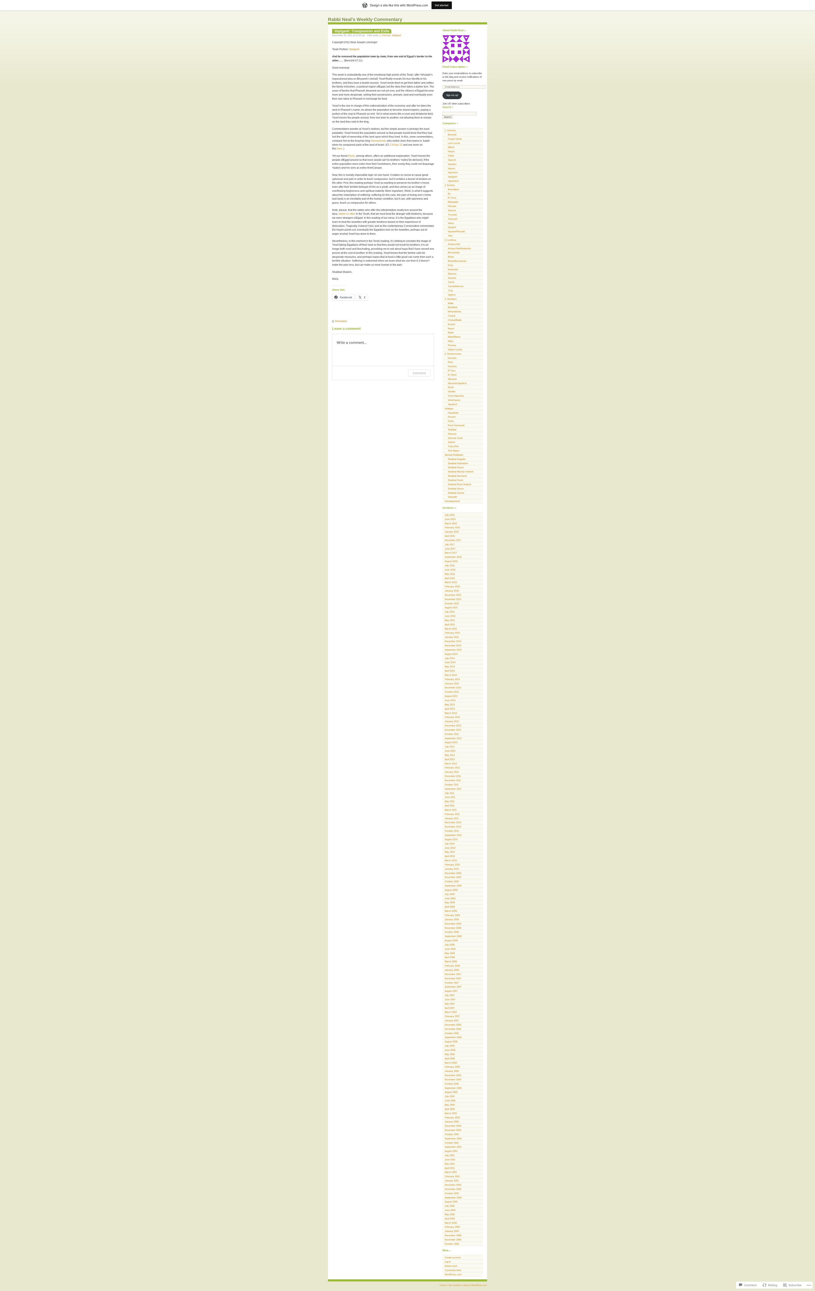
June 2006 (450, 1050)
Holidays (449, 408)
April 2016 (450, 578)
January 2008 (452, 970)
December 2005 (453, 1075)
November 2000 (453, 1189)
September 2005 (453, 1088)
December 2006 (453, 1024)
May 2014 (450, 666)
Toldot (451, 155)
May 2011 (450, 801)
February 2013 (452, 717)
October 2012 (452, 734)
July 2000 (450, 1206)
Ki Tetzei (452, 374)
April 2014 (450, 670)
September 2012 (453, 738)
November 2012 (453, 730)
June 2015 (450, 616)
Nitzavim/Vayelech (457, 383)
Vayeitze (452, 164)
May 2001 (450, 1164)
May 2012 (450, 755)
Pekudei (452, 206)
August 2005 (451, 1092)
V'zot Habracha (456, 396)
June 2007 (450, 999)
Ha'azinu (452, 366)
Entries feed (451, 1266)
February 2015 (452, 632)
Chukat (451, 315)
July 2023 (450, 515)
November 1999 (453, 1239)
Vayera (451, 168)
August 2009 (451, 890)
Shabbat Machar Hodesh (461, 471)
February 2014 (452, 679)
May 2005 (450, 1105)
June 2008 (450, 949)
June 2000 (450, 1210)
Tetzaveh (452, 219)
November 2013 (453, 687)
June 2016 (450, 569)
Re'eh (451, 387)
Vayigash (396, 35)
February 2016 (452, 586)
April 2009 (450, 906)
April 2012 (450, 759)
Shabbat (452, 429)
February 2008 (452, 965)
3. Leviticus (450, 240)
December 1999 (453, 1235)
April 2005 (450, 1109)
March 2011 (451, 810)
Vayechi (452, 160)
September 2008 (453, 936)
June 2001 (450, 1159)
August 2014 (451, 654)
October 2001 (452, 1143)
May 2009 (450, 902)
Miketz (451, 147)
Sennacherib (378, 140)
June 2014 (450, 662)
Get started (441, 5)
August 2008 (451, 940)
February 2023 (452, 527)
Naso (450, 341)
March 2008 (451, 961)
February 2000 (452, 1227)
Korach (451, 324)
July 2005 (450, 1096)
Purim (451, 421)
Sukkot (451, 442)
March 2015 (451, 628)
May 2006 (450, 1054)
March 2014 (451, 675)
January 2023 (452, 531)
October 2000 (452, 1193)
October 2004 (452, 1134)
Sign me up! (452, 95)
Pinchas (452, 345)
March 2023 (451, 523)
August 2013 (451, 696)
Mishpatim (453, 202)
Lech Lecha (454, 143)
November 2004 (453, 1130)
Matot (451, 332)
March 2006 (451, 1062)
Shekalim (452, 497)
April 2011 (450, 805)
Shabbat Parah (455, 480)
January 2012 (452, 772)
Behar (451, 256)
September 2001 (453, 1147)
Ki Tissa (452, 197)
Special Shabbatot (454, 455)
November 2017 (453, 540)
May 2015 (450, 620)
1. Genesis (385, 35)
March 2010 (451, 860)
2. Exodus (450, 185)
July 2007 (450, 995)
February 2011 (452, 814)
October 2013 (452, 692)
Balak (451, 303)
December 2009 (453, 873)
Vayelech (452, 404)
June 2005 (450, 1100)
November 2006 (453, 1029)
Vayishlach (453, 181)
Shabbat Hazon (456, 467)
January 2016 (452, 590)
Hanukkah (453, 413)
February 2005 (452, 1117)
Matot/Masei (454, 336)
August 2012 (451, 742)
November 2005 (453, 1079)
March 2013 (451, 713)
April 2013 (450, 709)
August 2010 (451, 839)
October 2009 (452, 881)
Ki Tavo (451, 370)
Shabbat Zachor (456, 493)
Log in (448, 1261)
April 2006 (450, 1058)
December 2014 (453, 641)
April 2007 (450, 1008)
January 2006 (452, 1071)
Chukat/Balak (455, 320)
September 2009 (453, 885)
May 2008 (450, 953)
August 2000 (451, 1201)
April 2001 (450, 1168)
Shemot (452, 210)
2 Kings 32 (396, 144)
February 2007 (452, 1016)
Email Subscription (454, 66)
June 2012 (450, 751)
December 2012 (453, 725)
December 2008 (453, 923)
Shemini (452, 278)
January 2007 (452, 1020)
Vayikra (451, 294)
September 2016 (453, 557)
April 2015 (450, 624)
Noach (451, 151)
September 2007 (453, 986)
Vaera (451, 223)
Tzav (450, 290)
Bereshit (452, 134)
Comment (419, 373)
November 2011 (453, 780)
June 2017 (450, 548)
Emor (450, 265)
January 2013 (452, 721)
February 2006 (452, 1066)
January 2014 (452, 683)
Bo (449, 193)
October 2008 (452, 932)
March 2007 (451, 1012)
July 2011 (449, 793)
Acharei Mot (454, 244)
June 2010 (450, 848)
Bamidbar (453, 307)
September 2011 (453, 789)
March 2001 (451, 1172)
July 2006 (450, 1045)
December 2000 (453, 1185)
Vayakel (452, 227)
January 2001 (452, 1180)
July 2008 (450, 944)
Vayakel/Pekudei (456, 231)
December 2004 (453, 1126)
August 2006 (451, 1041)
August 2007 (451, 991)
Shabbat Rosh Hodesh (459, 484)
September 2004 (453, 1138)
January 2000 (452, 1231)
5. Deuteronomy (453, 353)
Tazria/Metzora (455, 286)
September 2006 (453, 1037)
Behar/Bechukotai (457, 261)
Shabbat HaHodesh (458, 463)
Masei (451, 328)
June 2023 (450, 519)
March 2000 (451, 1223)
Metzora (452, 273)
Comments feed (453, 1270)
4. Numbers (451, 299)
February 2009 (452, 915)
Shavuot (452, 434)
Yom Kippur (453, 450)
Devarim (452, 358)
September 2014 (453, 649)
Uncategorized (452, 501)
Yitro (450, 235)
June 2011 (450, 797)
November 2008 (453, 928)
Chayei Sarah (455, 139)
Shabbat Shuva (456, 488)
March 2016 (451, 582)
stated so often (347, 213)
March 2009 (451, 911)
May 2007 (450, 1003)
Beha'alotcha (454, 311)
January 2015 (452, 637)
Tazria (451, 282)
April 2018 (450, 536)
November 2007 (453, 978)
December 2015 (453, 595)
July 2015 (450, 611)
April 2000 (450, 1218)
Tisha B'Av (453, 446)
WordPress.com (453, 1274)
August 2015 (451, 607)
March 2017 (451, 552)
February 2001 (452, 1176)
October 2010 (452, 831)
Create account (453, 1257)
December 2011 (453, 776)
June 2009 (450, 898)
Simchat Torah (455, 438)
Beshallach (453, 189)
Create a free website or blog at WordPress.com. (463, 1285)
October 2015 (452, 603)
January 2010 (452, 869)
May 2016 (450, 574)
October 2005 (452, 1083)
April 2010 (450, 856)
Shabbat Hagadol (456, 459)
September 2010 (453, 835)
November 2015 (453, 599)
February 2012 (452, 767)
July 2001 (450, 1155)
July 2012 (450, 746)
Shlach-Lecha (455, 349)
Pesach (452, 417)
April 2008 (450, 957)
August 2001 (451, 1151)
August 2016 (451, 561)
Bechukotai (453, 252)
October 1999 (452, 1244)
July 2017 (450, 544)
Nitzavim (452, 379)
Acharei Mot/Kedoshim (459, 248)
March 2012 (451, 763)
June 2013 (450, 700)
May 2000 (450, 1214)
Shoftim (451, 391)
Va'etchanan (454, 400)
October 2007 (452, 982)
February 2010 (452, 864)
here (339, 148)
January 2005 (452, 1121)
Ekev (450, 362)
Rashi (351, 155)
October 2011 (452, 784)
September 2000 (453, 1197)
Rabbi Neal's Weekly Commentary (365, 19)
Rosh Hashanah (456, 425)
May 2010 (450, 852)
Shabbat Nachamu (457, 476)
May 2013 (450, 704)
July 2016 (450, 565)
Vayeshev (453, 172)
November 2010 (453, 826)
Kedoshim (453, 269)
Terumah (452, 214)
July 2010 (450, 843)
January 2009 (452, 919)
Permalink (341, 321)
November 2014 (453, 645)
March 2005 (451, 1113)
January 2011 (452, 818)
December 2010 (453, 822)
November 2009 (453, 877)
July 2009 (450, 894)
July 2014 (450, 658)
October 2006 (452, 1033)
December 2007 (453, 974)
